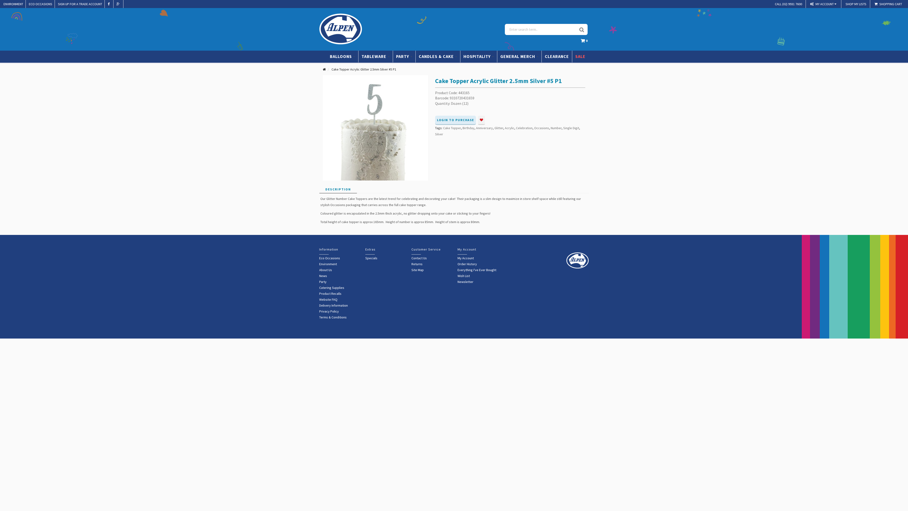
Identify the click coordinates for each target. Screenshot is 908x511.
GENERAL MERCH (518, 56)
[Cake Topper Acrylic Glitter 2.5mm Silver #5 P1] (375, 127)
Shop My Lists (856, 4)
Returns (417, 264)
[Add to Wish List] (481, 120)
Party (323, 282)
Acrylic (509, 128)
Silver (439, 134)
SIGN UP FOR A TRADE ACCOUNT (80, 4)
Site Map (417, 270)
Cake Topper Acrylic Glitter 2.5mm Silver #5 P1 (364, 69)
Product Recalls (330, 293)
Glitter (498, 128)
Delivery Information (333, 305)
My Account (466, 258)
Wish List (464, 276)
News (323, 276)
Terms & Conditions (333, 317)
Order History (467, 264)
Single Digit (571, 128)
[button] (585, 42)
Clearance (557, 56)
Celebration (524, 128)
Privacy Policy (329, 311)
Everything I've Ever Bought (477, 270)
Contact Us (419, 258)
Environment (328, 264)
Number (556, 128)
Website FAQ (328, 299)
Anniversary (484, 128)
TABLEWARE (375, 56)
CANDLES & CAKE (437, 56)
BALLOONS (341, 56)
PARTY (403, 56)
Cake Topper (452, 128)
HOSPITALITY (477, 56)
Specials (371, 258)
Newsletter (465, 282)
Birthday (468, 128)
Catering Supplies (331, 288)
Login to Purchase (455, 120)
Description (338, 189)
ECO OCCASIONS (40, 4)
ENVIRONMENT (13, 4)
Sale (580, 56)
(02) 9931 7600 (788, 4)
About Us (325, 270)
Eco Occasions (329, 258)
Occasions (541, 128)
